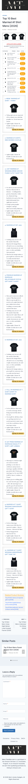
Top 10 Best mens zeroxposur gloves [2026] (14, 598)
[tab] (10, 660)
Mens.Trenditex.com (8, 759)
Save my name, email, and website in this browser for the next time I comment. (14, 724)
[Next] (23, 652)
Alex (5, 29)
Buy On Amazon (22, 54)
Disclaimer (6, 738)
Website (5, 719)
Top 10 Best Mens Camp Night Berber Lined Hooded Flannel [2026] (6, 625)
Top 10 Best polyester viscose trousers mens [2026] (14, 608)
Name (5, 704)
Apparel (4, 15)
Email (5, 711)
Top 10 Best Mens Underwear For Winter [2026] (20, 624)
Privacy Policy (15, 738)
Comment (6, 681)
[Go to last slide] (4, 652)
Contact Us (14, 741)
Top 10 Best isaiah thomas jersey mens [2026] (13, 603)
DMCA (23, 738)
